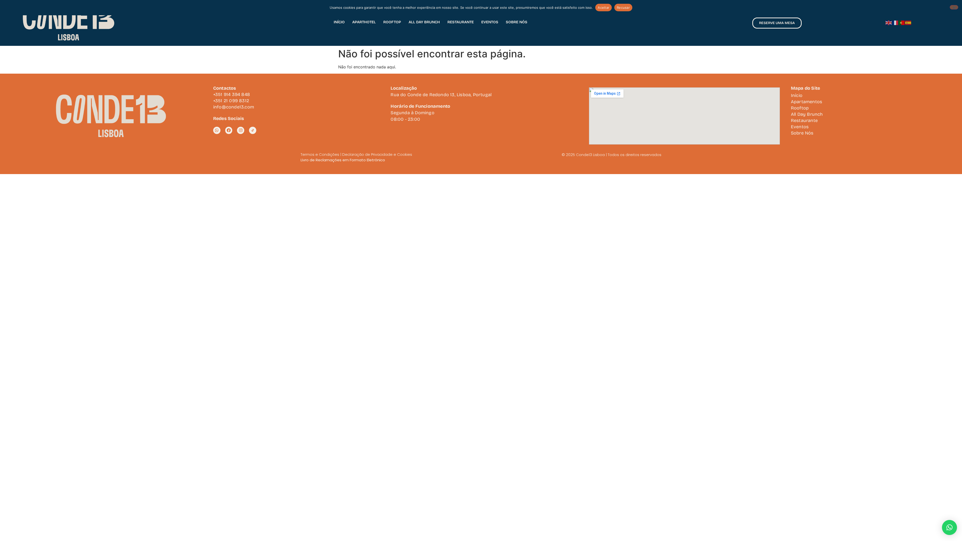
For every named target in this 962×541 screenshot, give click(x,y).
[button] (949, 527)
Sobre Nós (516, 22)
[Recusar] (954, 7)
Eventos (489, 22)
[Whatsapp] (216, 130)
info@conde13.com (233, 107)
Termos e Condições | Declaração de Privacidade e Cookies (356, 154)
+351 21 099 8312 (231, 100)
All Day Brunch (424, 22)
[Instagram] (240, 130)
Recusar (623, 8)
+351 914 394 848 (231, 94)
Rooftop (392, 22)
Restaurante (460, 22)
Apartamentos (806, 101)
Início (339, 22)
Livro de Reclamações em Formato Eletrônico (343, 160)
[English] (889, 22)
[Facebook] (228, 130)
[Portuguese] (902, 22)
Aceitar (603, 8)
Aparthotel (364, 22)
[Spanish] (908, 22)
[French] (895, 22)
